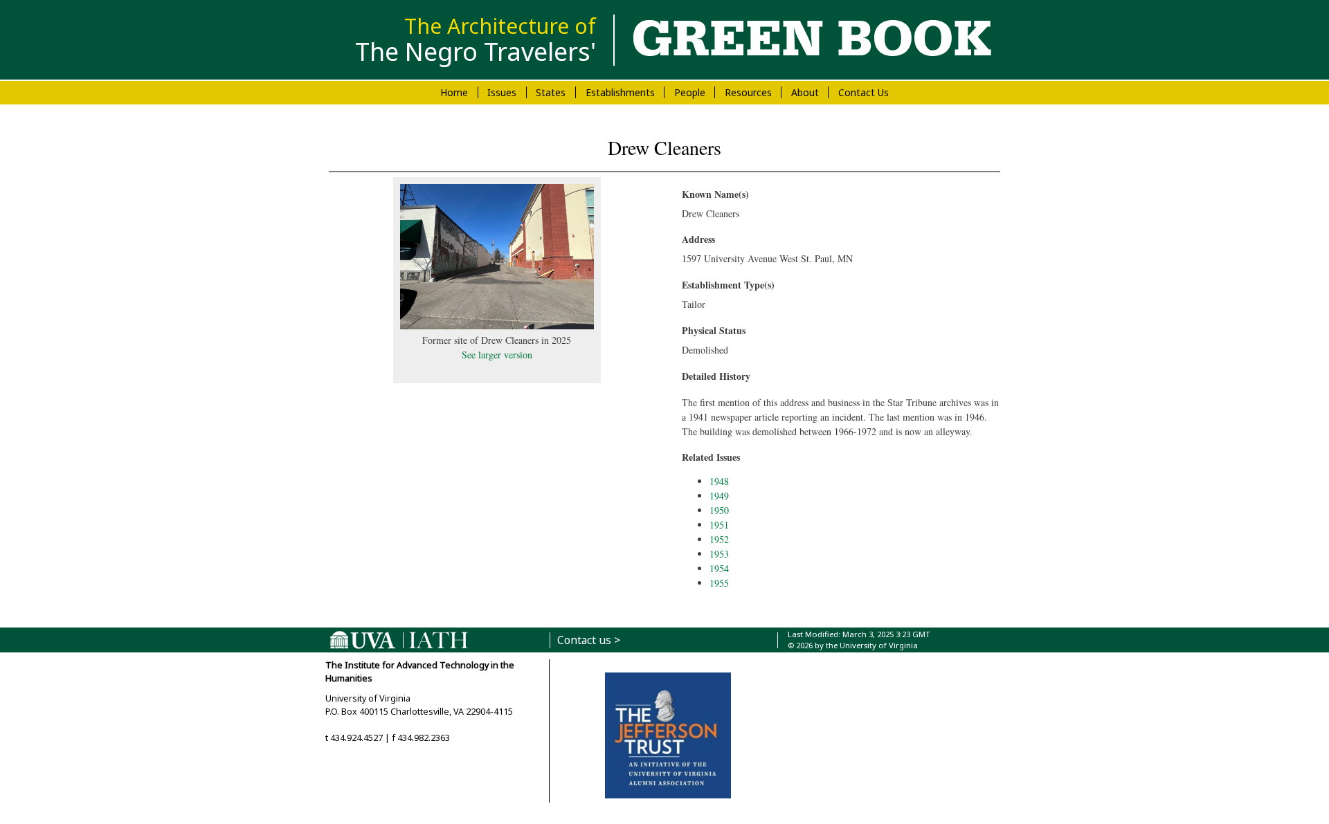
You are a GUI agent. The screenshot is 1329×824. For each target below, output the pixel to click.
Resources (748, 92)
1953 (719, 553)
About (805, 92)
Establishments (620, 92)
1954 (719, 568)
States (551, 92)
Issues (501, 92)
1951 (719, 524)
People (689, 92)
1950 (719, 510)
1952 (719, 539)
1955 (719, 582)
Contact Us (863, 92)
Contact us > (588, 640)
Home (454, 92)
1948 (719, 481)
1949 (719, 495)
